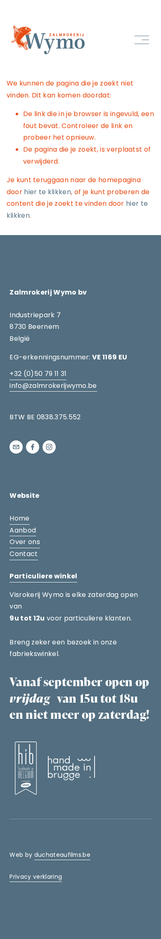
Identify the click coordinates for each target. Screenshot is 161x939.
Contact (23, 554)
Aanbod (22, 530)
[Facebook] (32, 447)
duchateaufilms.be (62, 855)
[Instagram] (49, 447)
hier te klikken (47, 192)
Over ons (24, 542)
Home (19, 518)
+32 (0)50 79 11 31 (37, 373)
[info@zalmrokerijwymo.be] (16, 447)
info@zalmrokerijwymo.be (53, 385)
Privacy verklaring (35, 876)
